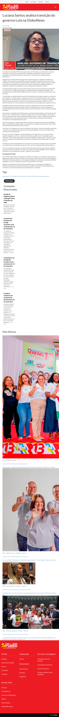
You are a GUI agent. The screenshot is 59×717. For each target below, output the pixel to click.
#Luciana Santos (21, 176)
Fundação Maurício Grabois (43, 660)
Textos (21, 659)
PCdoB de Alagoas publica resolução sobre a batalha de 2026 (9, 198)
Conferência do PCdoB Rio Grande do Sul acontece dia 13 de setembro (9, 262)
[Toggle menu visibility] (55, 7)
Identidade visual (7, 706)
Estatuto (22, 673)
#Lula (28, 176)
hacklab (55, 715)
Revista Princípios (43, 669)
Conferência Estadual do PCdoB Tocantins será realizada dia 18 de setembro (9, 223)
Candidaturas (5, 691)
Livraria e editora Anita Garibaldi (44, 673)
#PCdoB (33, 176)
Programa (22, 676)
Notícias (4, 659)
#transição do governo (43, 176)
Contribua (40, 1)
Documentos (23, 669)
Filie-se (27, 1)
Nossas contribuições (8, 695)
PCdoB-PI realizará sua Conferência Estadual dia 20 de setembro (9, 298)
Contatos (4, 674)
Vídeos (3, 699)
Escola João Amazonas (44, 665)
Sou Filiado (33, 1)
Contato (47, 1)
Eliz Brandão (6, 26)
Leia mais (11, 252)
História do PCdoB (7, 663)
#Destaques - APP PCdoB (9, 176)
